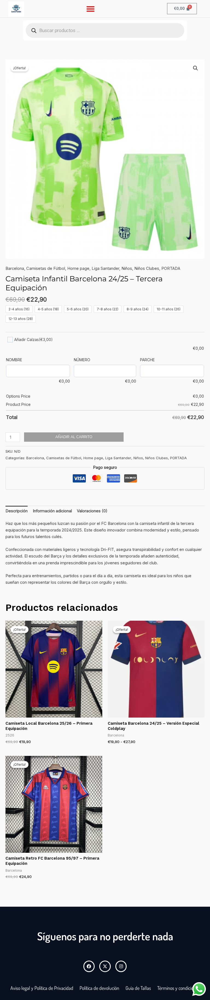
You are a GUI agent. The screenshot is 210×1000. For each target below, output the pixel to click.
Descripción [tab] (16, 510)
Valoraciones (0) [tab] (92, 510)
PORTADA (170, 268)
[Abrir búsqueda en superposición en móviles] (105, 30)
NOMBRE (14, 359)
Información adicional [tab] (52, 510)
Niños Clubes (146, 268)
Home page (78, 268)
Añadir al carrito (73, 437)
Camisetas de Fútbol (45, 268)
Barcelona (14, 268)
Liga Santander (105, 268)
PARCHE (147, 359)
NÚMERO (82, 359)
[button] (90, 8)
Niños (126, 268)
